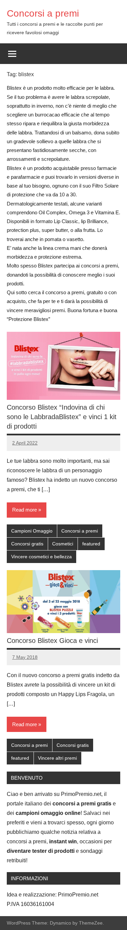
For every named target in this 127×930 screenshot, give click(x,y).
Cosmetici (62, 543)
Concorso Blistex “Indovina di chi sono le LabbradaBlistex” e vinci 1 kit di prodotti (62, 417)
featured (91, 543)
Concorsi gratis (27, 543)
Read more (24, 510)
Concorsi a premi (43, 13)
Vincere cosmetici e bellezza (41, 556)
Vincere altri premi (57, 758)
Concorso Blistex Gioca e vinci (52, 640)
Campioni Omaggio (31, 531)
